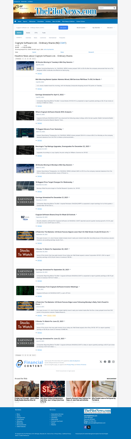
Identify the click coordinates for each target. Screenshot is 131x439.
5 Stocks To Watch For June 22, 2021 (50, 321)
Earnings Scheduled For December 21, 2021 (53, 197)
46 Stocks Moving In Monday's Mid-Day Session (55, 165)
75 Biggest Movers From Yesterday (50, 129)
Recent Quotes (81, 27)
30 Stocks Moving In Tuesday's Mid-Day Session (55, 62)
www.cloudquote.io (75, 361)
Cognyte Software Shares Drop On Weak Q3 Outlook (56, 215)
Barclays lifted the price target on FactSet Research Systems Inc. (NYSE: (58, 188)
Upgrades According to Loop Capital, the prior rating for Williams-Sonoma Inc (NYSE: (62, 152)
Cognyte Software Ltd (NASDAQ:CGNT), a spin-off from (54, 293)
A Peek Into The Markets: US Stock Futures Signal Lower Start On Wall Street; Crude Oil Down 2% (73, 232)
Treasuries (62, 38)
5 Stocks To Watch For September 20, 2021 (53, 249)
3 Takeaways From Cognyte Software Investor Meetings (58, 287)
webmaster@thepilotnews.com (96, 423)
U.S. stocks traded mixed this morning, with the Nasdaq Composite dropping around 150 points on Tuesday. (69, 85)
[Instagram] (113, 364)
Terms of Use (50, 433)
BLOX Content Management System (90, 433)
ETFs (36, 33)
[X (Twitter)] (101, 364)
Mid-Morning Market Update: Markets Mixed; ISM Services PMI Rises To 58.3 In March (69, 79)
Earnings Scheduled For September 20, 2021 (53, 270)
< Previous (18, 58)
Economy (49, 315)
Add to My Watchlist (49, 49)
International (52, 38)
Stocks (28, 33)
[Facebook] (105, 364)
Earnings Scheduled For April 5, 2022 (50, 95)
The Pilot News (27, 433)
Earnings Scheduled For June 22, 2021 (51, 339)
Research (91, 52)
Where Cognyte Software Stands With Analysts (54, 112)
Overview (28, 38)
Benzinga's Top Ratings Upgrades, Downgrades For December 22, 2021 (63, 146)
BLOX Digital (105, 433)
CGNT (63, 42)
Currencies (43, 38)
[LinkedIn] (109, 364)
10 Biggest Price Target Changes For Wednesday (55, 182)
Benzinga (40, 73)
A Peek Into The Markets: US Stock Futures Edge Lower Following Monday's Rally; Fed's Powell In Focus (72, 303)
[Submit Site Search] (114, 7)
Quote (34, 52)
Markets (19, 33)
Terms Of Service (81, 364)
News (35, 38)
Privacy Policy (70, 364)
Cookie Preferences (24, 435)
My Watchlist (96, 27)
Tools (43, 33)
